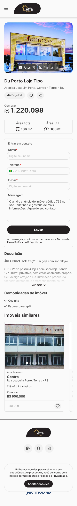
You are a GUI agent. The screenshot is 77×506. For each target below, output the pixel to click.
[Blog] (28, 448)
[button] (38, 47)
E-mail (13, 180)
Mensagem (15, 195)
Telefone (14, 164)
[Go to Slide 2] (30, 363)
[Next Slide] (69, 47)
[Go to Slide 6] (42, 363)
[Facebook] (38, 448)
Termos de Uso (28, 475)
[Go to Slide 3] (33, 363)
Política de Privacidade (28, 242)
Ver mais (37, 284)
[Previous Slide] (7, 47)
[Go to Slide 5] (39, 363)
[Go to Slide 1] (27, 363)
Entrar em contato (20, 143)
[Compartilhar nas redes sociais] (40, 95)
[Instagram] (49, 448)
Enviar (38, 229)
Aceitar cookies (38, 484)
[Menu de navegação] (6, 8)
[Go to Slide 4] (36, 363)
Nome (12, 149)
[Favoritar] (30, 95)
